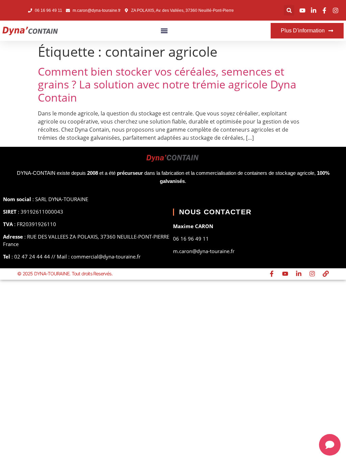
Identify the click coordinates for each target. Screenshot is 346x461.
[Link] (326, 274)
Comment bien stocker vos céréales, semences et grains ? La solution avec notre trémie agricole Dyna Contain (167, 84)
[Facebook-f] (272, 274)
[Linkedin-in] (299, 274)
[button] (289, 10)
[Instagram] (312, 274)
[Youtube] (285, 274)
